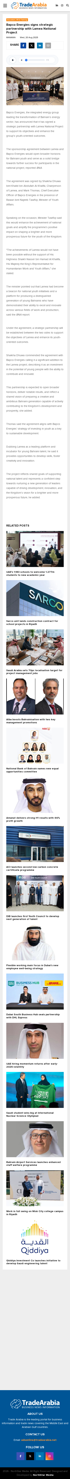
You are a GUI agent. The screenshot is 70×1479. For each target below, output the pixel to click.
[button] (67, 6)
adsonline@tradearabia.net (39, 1440)
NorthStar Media (43, 1475)
